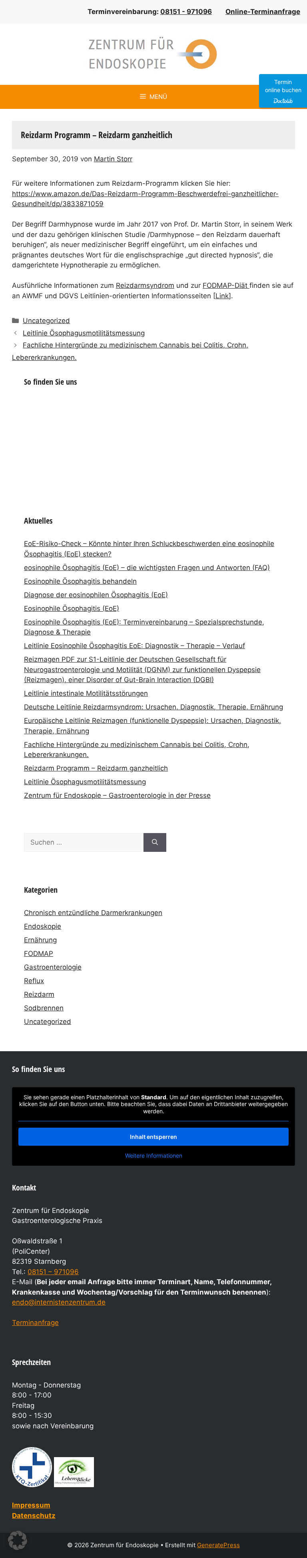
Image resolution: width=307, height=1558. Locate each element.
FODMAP (38, 954)
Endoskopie (42, 926)
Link (222, 296)
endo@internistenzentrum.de (59, 1302)
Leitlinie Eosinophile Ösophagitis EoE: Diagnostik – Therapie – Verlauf (134, 646)
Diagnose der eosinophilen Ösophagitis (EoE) (96, 595)
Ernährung (40, 940)
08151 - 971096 (186, 12)
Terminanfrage (35, 1323)
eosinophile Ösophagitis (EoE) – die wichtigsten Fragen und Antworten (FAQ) (147, 568)
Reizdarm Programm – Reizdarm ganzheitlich (96, 768)
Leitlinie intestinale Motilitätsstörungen (86, 693)
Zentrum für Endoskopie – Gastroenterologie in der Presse (117, 795)
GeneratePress (218, 1545)
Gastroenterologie (53, 967)
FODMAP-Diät (226, 285)
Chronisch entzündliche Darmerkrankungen (93, 913)
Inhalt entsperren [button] (153, 1136)
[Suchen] (155, 842)
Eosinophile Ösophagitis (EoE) (71, 608)
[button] (17, 1540)
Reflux (34, 981)
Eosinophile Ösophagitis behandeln (80, 581)
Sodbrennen (44, 1008)
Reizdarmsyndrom (145, 285)
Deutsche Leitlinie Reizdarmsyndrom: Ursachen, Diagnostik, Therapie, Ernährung (153, 707)
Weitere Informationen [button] (153, 1155)
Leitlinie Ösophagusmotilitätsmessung (84, 333)
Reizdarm (39, 994)
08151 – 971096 (53, 1272)
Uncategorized (46, 321)
